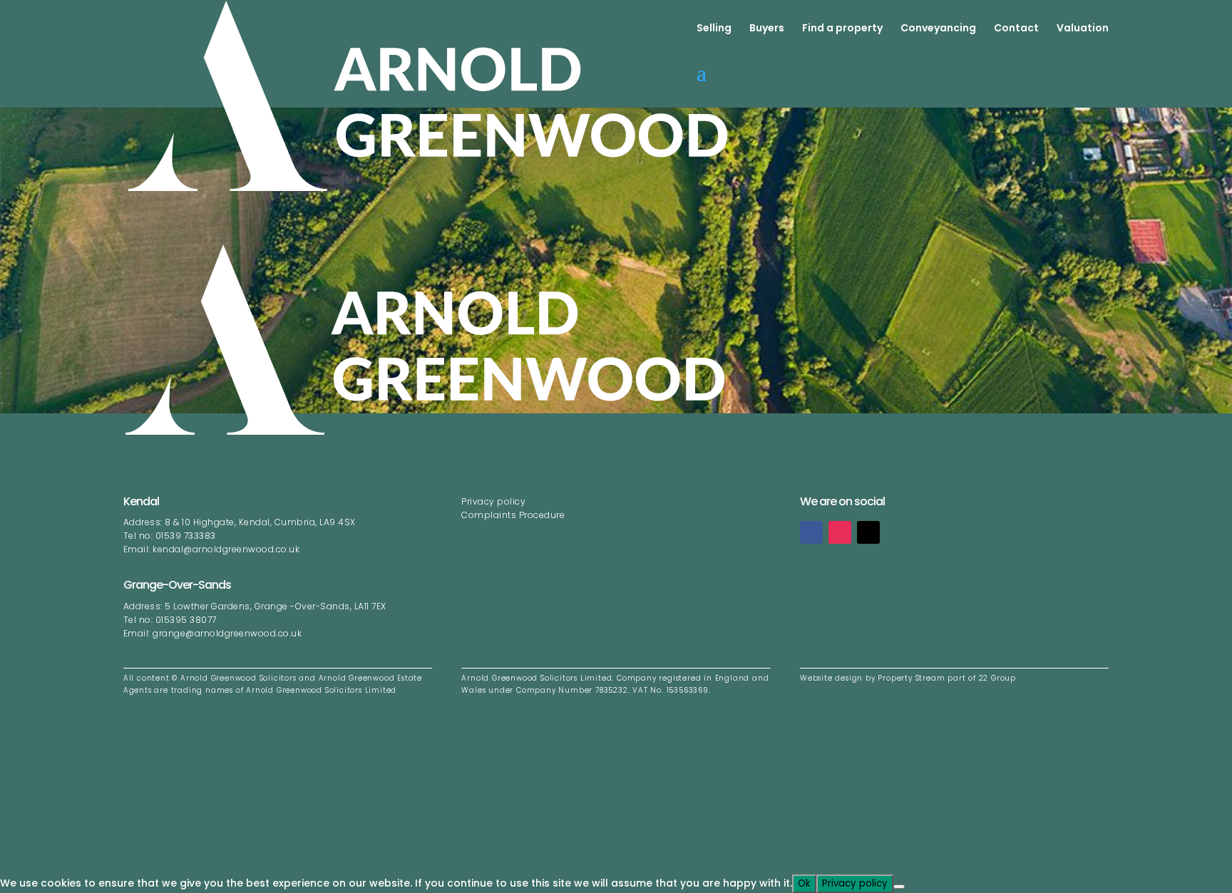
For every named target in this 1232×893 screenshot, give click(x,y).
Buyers (766, 29)
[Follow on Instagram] (839, 532)
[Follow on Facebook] (811, 532)
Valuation (1083, 29)
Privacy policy (493, 501)
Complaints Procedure (514, 515)
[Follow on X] (868, 532)
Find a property (842, 29)
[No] (899, 886)
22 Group (996, 678)
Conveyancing (938, 29)
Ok (804, 883)
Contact (1016, 29)
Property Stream (911, 678)
